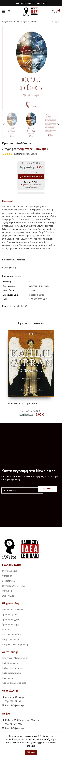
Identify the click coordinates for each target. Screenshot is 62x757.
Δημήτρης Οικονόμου (33, 149)
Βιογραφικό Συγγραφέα (13, 260)
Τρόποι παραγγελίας (11, 619)
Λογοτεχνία (22, 21)
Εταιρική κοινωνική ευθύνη (15, 644)
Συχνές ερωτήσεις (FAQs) (14, 586)
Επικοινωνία (8, 596)
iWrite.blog (7, 591)
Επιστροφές (8, 629)
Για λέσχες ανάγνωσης (12, 668)
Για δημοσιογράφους (11, 673)
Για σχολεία (7, 678)
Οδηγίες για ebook (10, 639)
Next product (58, 21)
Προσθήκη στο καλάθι (32, 177)
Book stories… (8, 581)
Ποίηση (33, 21)
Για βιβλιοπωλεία (10, 663)
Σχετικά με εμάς (9, 571)
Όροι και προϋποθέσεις (13, 609)
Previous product (52, 21)
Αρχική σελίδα (8, 21)
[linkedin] (22, 306)
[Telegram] (26, 306)
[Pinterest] (18, 306)
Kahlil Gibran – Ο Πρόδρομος (22, 403)
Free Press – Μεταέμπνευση (15, 658)
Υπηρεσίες (7, 576)
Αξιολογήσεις (9, 267)
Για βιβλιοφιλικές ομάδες (14, 683)
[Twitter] (14, 306)
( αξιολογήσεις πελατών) (25, 154)
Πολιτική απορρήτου (11, 634)
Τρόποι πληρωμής (10, 614)
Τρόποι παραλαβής (11, 624)
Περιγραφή (7, 201)
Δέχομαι (31, 752)
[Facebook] (10, 306)
